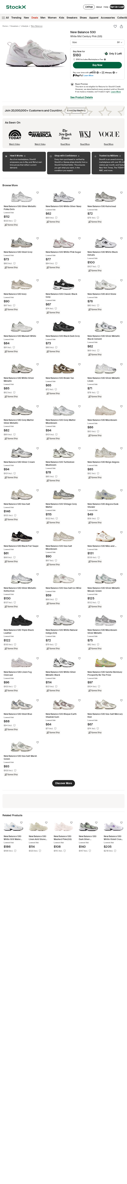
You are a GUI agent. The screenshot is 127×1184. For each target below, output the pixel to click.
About (99, 8)
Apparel (93, 17)
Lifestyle (24, 26)
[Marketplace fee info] (105, 59)
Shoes (83, 17)
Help (106, 7)
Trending (16, 17)
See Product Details (81, 97)
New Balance (36, 26)
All (7, 17)
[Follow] (38, 193)
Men (42, 17)
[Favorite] (115, 26)
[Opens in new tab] (97, 72)
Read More (65, 144)
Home (5, 26)
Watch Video (14, 144)
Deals (34, 17)
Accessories (108, 17)
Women (52, 17)
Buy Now (97, 65)
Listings (89, 6)
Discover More (63, 783)
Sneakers (72, 17)
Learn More (88, 75)
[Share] (121, 26)
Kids (61, 17)
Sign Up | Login (117, 6)
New (26, 17)
